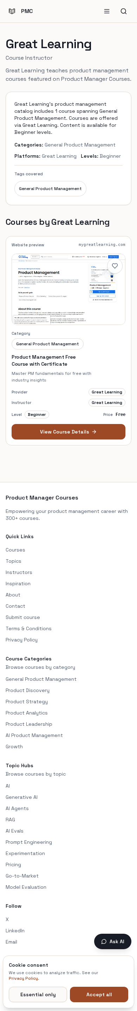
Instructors (19, 572)
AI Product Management (34, 735)
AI (8, 786)
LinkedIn (15, 930)
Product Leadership (29, 724)
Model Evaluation (26, 887)
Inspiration (18, 583)
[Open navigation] (107, 11)
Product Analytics (27, 713)
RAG (10, 819)
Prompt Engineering (29, 842)
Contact (15, 606)
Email (11, 942)
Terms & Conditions (29, 628)
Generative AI (22, 797)
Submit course (23, 617)
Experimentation (25, 853)
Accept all (99, 994)
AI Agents (17, 808)
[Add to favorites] (115, 266)
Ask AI (117, 941)
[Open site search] (123, 11)
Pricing (13, 864)
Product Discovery (28, 690)
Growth (14, 746)
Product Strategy (27, 701)
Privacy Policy (22, 640)
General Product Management (50, 188)
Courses (15, 550)
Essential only (38, 994)
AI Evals (15, 831)
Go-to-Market (22, 876)
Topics (13, 561)
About (13, 595)
